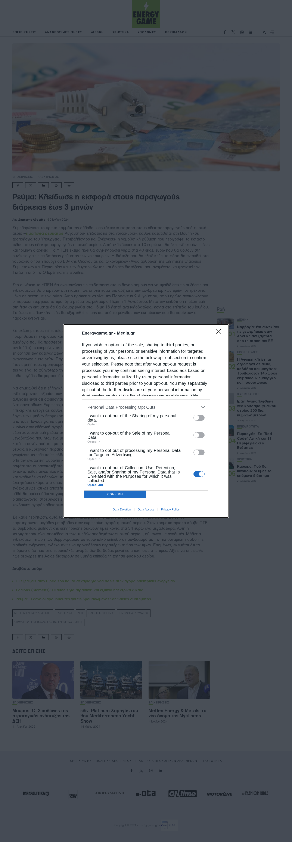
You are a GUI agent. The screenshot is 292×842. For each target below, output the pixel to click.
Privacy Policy (170, 509)
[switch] (199, 418)
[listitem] (146, 407)
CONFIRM (115, 494)
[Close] (220, 333)
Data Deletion (122, 509)
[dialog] (146, 421)
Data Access (146, 509)
